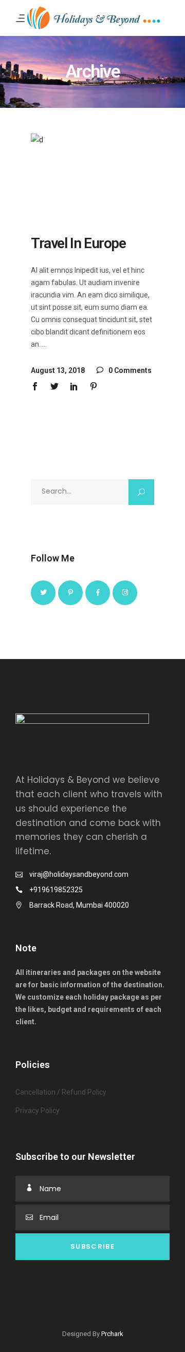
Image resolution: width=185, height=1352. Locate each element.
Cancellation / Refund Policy (60, 1092)
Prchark (112, 1334)
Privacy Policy (37, 1110)
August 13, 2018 (58, 370)
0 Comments (129, 370)
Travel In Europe (78, 243)
